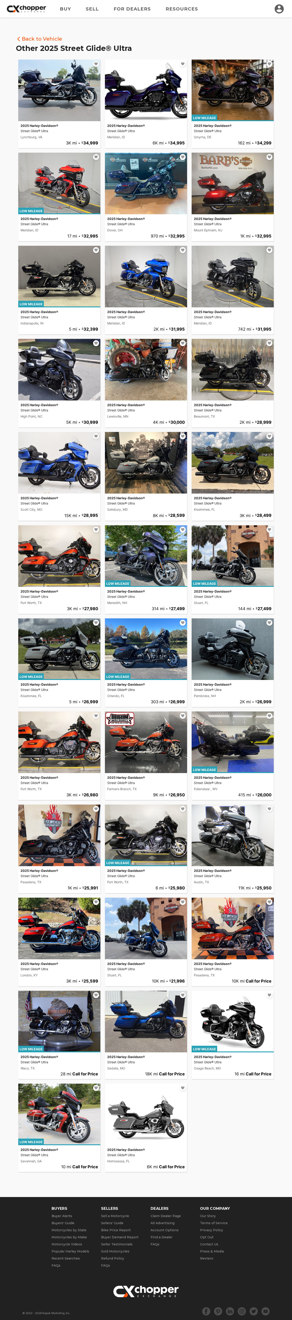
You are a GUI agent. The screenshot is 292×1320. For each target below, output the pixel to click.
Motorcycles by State (69, 1230)
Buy (65, 9)
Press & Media (212, 1251)
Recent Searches (66, 1258)
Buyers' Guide (63, 1223)
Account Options (165, 1230)
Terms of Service (214, 1223)
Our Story (208, 1216)
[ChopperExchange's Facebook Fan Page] (206, 1311)
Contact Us (209, 1244)
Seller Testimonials (117, 1244)
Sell (92, 9)
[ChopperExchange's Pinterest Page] (218, 1311)
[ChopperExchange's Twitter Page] (254, 1311)
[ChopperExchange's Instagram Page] (242, 1311)
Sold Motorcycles (115, 1251)
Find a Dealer (161, 1237)
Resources (182, 9)
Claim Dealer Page (166, 1216)
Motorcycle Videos (67, 1244)
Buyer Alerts (62, 1216)
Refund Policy (112, 1258)
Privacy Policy (211, 1230)
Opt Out (207, 1237)
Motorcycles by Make (69, 1237)
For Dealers (132, 9)
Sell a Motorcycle (115, 1216)
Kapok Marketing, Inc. (56, 1313)
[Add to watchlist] (96, 64)
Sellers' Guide (112, 1223)
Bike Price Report (116, 1230)
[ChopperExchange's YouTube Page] (265, 1311)
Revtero (206, 1258)
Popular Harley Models (70, 1251)
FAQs (56, 1265)
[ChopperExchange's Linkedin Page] (230, 1311)
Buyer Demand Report (119, 1237)
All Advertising (163, 1223)
